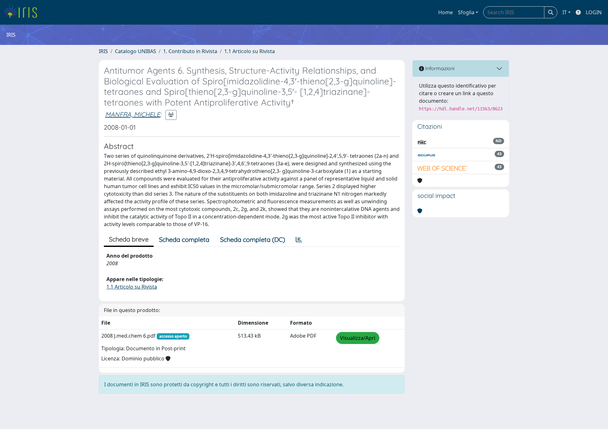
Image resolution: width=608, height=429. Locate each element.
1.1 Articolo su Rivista (249, 51)
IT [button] (564, 12)
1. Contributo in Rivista (190, 51)
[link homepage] (23, 12)
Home (445, 12)
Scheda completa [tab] (184, 239)
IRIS (103, 51)
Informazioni (439, 68)
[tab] (298, 239)
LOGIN (594, 12)
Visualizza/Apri (357, 337)
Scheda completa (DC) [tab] (252, 239)
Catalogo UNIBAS (135, 51)
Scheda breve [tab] (129, 239)
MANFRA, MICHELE (132, 114)
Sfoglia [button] (466, 12)
